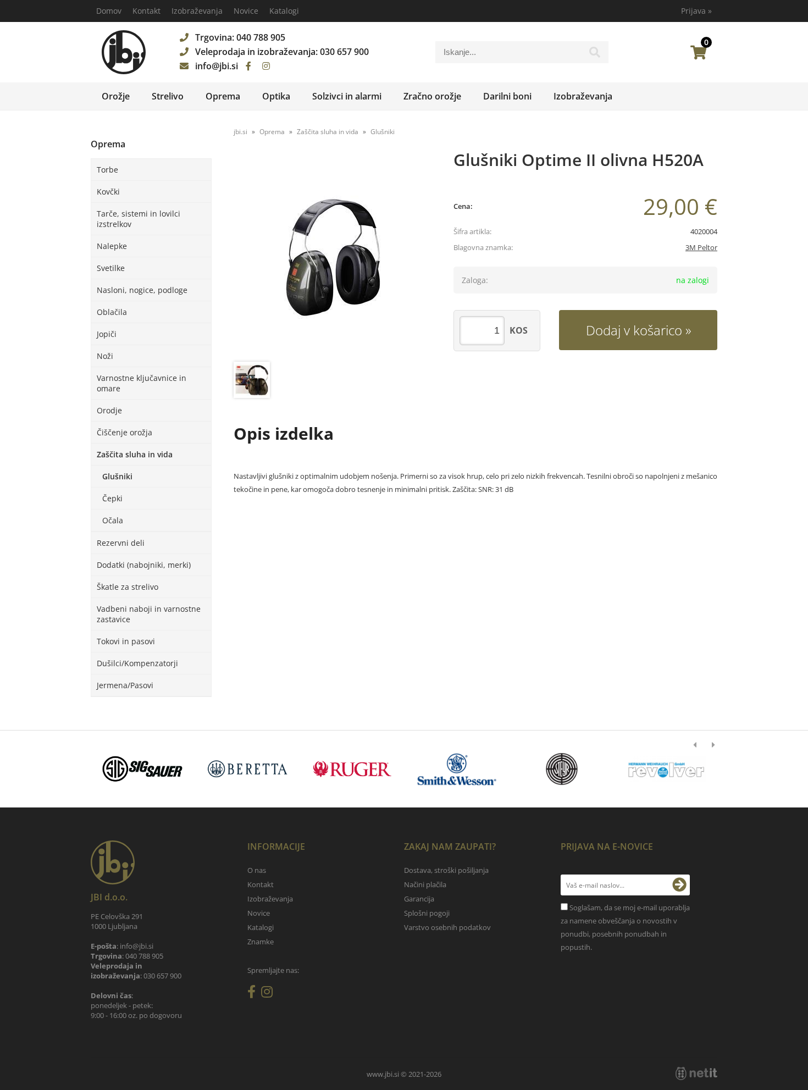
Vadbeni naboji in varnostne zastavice (149, 614)
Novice (246, 10)
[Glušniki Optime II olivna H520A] (332, 257)
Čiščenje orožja (124, 432)
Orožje (116, 96)
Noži (105, 356)
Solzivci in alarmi (346, 96)
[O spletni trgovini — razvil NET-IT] (696, 1073)
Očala (112, 520)
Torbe (107, 169)
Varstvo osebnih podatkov (447, 927)
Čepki (112, 498)
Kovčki (108, 191)
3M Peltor (701, 247)
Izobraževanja (197, 10)
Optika (276, 96)
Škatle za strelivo (127, 587)
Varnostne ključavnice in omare (141, 383)
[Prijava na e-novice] (679, 885)
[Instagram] (266, 66)
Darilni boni (507, 96)
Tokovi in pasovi (126, 641)
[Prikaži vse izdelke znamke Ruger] (352, 769)
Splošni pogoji (427, 913)
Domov (108, 10)
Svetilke (111, 268)
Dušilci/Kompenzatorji (137, 663)
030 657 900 (344, 52)
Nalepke (112, 246)
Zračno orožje (432, 96)
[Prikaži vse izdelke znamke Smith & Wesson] (457, 769)
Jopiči (107, 334)
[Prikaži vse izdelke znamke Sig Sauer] (142, 769)
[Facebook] (248, 66)
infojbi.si (216, 66)
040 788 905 (260, 37)
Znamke (260, 942)
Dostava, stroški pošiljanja (446, 870)
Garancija (419, 899)
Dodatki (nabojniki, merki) (144, 565)
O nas (256, 870)
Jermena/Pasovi (125, 685)
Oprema (223, 96)
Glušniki (117, 476)
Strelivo (168, 96)
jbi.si (240, 131)
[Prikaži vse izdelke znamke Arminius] (666, 769)
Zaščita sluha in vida (135, 454)
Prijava (696, 10)
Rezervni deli (121, 543)
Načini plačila (425, 884)
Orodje (109, 410)
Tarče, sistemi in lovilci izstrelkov (138, 218)
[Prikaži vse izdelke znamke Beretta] (247, 769)
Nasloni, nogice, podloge (142, 290)
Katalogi (284, 10)
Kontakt (146, 10)
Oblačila (112, 312)
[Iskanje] (594, 55)
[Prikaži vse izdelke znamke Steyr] (561, 769)
